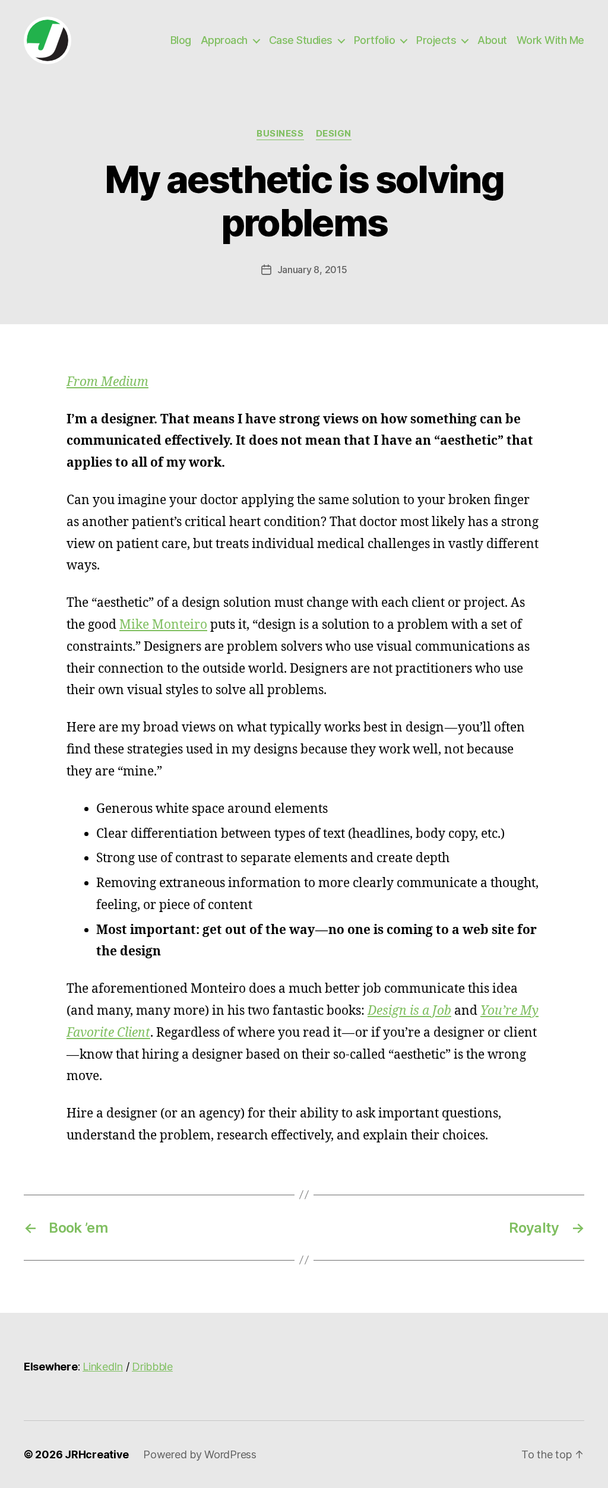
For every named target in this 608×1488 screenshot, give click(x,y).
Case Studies (300, 40)
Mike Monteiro (163, 625)
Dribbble (152, 1366)
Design (334, 133)
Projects (436, 40)
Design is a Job (409, 1011)
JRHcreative (97, 1454)
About (492, 40)
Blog (180, 40)
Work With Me (550, 40)
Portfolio (374, 40)
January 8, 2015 (312, 270)
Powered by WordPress (199, 1454)
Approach (224, 40)
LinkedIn (103, 1366)
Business (279, 133)
